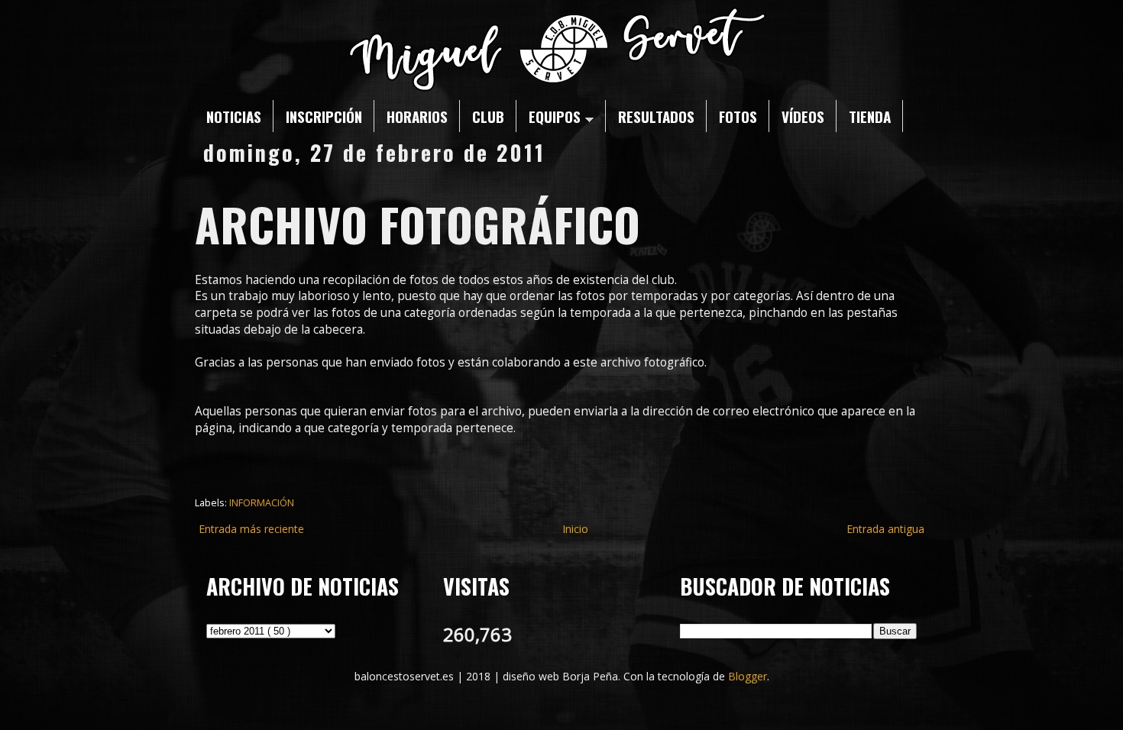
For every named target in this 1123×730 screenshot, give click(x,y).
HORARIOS (417, 116)
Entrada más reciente (251, 529)
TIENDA (870, 116)
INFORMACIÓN (261, 502)
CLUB (488, 116)
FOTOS (738, 116)
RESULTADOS (656, 116)
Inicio (575, 529)
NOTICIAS (233, 116)
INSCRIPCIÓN (324, 116)
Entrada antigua (885, 529)
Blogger (747, 676)
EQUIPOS (555, 116)
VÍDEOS (803, 116)
